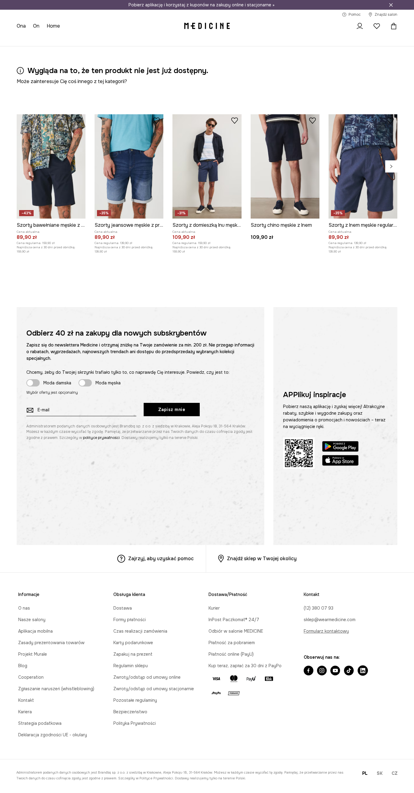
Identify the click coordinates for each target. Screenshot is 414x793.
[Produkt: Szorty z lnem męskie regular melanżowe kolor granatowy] (363, 166)
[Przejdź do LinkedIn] (363, 671)
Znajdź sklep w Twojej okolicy (262, 558)
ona (21, 26)
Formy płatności (129, 619)
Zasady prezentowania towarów (51, 642)
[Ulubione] (376, 26)
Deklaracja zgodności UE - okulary (52, 735)
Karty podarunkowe (133, 642)
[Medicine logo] (207, 26)
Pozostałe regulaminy (135, 700)
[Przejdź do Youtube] (335, 671)
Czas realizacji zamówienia (140, 631)
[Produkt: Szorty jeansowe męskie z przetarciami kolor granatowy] (129, 166)
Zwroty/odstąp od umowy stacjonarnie (153, 688)
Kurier (214, 608)
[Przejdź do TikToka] (349, 671)
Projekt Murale (32, 654)
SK (379, 773)
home (53, 26)
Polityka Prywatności (134, 723)
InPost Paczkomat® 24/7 (234, 619)
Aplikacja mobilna (35, 631)
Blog (22, 665)
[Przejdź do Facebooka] (308, 671)
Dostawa (122, 608)
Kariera (25, 711)
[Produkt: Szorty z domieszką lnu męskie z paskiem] (206, 166)
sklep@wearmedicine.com (330, 619)
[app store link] (340, 461)
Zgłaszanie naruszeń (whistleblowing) (56, 688)
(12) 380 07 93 (318, 608)
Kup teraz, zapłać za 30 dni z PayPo (245, 665)
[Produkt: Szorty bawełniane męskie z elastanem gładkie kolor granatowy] (51, 166)
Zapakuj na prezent (132, 654)
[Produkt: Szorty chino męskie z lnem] (285, 166)
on (36, 26)
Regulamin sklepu (130, 665)
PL (365, 773)
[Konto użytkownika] (359, 26)
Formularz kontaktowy (326, 631)
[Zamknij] (391, 5)
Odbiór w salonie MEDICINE (236, 631)
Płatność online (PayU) (231, 654)
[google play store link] (340, 447)
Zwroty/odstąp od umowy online (147, 677)
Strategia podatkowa (40, 723)
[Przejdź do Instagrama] (322, 671)
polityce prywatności (101, 437)
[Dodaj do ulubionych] (78, 120)
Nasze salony (31, 619)
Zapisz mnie (171, 409)
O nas (24, 608)
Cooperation (31, 677)
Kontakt (26, 700)
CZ (395, 773)
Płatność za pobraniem (232, 642)
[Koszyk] (392, 26)
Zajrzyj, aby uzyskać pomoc (161, 558)
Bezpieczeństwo (130, 711)
